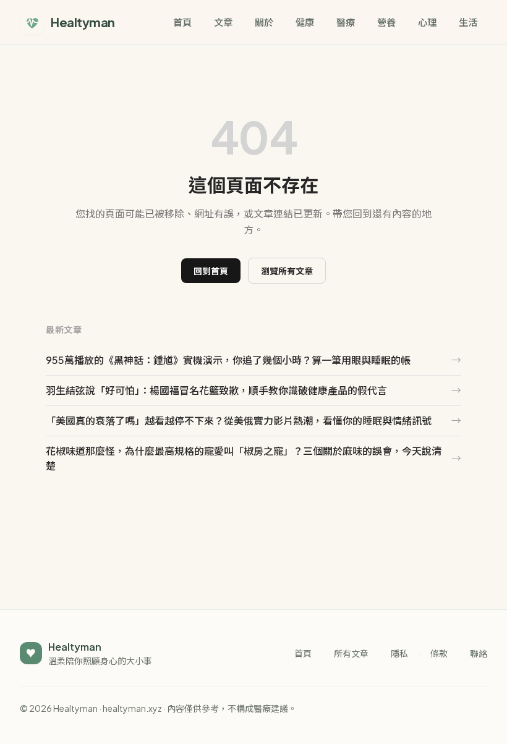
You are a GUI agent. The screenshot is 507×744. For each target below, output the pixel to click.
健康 (305, 22)
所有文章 (351, 653)
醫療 (345, 22)
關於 (264, 22)
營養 (386, 22)
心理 (427, 22)
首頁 (182, 22)
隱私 (399, 653)
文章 (223, 22)
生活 (468, 22)
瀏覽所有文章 (287, 270)
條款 (439, 653)
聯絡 (478, 653)
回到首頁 (211, 270)
